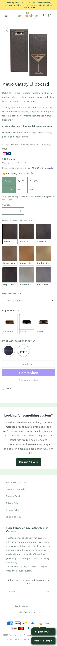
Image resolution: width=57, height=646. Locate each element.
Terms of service (29, 640)
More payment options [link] (28, 380)
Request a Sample (43, 640)
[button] (6, 15)
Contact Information (16, 489)
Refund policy (14, 640)
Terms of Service (14, 496)
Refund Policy (13, 510)
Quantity (6, 205)
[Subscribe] (47, 591)
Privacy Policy (12, 503)
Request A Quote (28, 462)
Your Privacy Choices (16, 482)
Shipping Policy (13, 516)
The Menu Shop (15, 635)
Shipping (5, 163)
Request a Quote (43, 631)
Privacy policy (29, 635)
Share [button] (8, 388)
